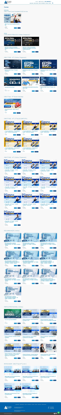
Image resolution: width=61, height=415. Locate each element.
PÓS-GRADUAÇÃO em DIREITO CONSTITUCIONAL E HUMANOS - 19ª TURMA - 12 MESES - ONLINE (47, 262)
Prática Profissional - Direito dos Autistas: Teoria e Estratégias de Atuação (48, 320)
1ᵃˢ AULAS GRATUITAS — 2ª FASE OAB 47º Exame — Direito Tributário (12, 148)
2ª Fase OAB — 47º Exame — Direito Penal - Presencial (48, 187)
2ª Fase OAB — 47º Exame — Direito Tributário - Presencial (11, 222)
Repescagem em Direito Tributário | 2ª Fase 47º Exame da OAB (30, 394)
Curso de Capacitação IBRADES (10, 319)
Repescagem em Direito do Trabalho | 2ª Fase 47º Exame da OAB (48, 377)
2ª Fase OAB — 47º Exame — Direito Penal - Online (30, 187)
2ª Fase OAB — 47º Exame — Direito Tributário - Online (47, 205)
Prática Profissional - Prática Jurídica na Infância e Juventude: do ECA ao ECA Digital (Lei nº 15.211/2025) (12, 354)
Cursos (40, 3)
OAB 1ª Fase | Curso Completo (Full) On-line (12, 24)
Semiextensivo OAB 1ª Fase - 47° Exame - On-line (30, 70)
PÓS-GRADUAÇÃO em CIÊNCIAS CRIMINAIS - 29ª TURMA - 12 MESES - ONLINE (29, 244)
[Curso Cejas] (8, 2)
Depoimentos (43, 3)
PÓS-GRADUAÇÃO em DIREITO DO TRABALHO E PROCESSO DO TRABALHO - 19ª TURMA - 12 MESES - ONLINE (12, 262)
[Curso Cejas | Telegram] (48, 1)
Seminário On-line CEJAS (9, 87)
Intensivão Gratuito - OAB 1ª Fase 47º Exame (12, 110)
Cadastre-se (36, 1)
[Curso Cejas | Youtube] (47, 1)
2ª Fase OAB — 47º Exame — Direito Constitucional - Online (47, 170)
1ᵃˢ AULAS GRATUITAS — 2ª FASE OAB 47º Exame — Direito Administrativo (30, 148)
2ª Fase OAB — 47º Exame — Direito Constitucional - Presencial (11, 187)
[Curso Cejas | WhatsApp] (50, 1)
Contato (50, 3)
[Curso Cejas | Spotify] (49, 1)
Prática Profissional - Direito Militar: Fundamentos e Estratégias (30, 337)
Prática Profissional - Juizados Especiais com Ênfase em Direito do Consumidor (30, 355)
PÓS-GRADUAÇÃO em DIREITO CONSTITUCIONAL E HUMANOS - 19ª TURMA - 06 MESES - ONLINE (11, 297)
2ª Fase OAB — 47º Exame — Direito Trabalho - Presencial (29, 205)
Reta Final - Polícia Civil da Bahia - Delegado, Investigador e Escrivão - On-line (12, 48)
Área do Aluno (42, 1)
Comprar (19, 265)
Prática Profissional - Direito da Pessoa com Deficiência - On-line (47, 355)
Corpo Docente (36, 3)
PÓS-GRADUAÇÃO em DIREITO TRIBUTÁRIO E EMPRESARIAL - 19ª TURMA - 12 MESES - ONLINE (30, 262)
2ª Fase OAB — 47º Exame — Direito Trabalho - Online (11, 205)
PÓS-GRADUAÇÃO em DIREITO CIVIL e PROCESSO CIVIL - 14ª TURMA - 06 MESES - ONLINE (30, 279)
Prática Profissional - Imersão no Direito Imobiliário (12, 337)
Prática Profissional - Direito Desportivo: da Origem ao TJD (30, 320)
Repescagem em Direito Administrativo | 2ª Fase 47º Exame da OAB (12, 377)
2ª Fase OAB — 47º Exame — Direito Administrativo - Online (11, 170)
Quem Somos (31, 3)
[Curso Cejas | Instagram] (46, 1)
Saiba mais (14, 151)
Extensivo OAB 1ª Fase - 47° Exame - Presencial (11, 70)
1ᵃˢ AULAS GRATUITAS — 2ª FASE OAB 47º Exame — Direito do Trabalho (30, 132)
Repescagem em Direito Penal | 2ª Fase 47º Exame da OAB (12, 394)
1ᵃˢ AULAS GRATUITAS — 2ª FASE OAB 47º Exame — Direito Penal (48, 132)
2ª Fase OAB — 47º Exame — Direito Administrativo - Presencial (29, 170)
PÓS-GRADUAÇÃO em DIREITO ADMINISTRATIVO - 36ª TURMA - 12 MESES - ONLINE (12, 244)
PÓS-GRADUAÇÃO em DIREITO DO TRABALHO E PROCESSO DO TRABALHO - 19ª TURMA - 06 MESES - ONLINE (48, 279)
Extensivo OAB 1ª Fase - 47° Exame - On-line (47, 88)
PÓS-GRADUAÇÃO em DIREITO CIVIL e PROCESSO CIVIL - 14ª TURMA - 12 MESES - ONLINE (48, 244)
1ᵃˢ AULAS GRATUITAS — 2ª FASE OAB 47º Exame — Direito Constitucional (12, 132)
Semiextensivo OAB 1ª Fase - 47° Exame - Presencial (48, 70)
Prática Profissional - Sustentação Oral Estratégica (47, 337)
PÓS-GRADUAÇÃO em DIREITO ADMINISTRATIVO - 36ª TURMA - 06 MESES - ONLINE (12, 279)
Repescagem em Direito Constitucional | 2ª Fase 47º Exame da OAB (30, 377)
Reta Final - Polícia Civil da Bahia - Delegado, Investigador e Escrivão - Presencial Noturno (29, 48)
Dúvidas (47, 3)
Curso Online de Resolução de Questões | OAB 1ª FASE (30, 88)
